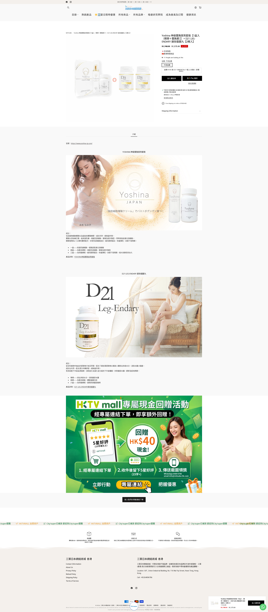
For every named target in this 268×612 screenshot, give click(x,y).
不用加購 (167, 65)
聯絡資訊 (170, 605)
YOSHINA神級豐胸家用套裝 (84, 257)
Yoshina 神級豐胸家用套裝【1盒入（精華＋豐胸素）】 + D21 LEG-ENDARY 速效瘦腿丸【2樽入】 (102, 33)
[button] (68, 7)
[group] (134, 444)
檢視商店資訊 (168, 98)
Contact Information (73, 564)
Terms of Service (72, 581)
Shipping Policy (71, 577)
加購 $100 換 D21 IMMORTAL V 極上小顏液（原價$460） (181, 70)
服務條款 (156, 605)
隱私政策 (149, 605)
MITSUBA (69, 33)
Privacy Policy (71, 570)
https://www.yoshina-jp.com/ (81, 143)
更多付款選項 (192, 83)
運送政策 (163, 605)
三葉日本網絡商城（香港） (108, 605)
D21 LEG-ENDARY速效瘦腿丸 (85, 387)
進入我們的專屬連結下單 (134, 500)
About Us (69, 567)
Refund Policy (71, 574)
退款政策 (142, 605)
